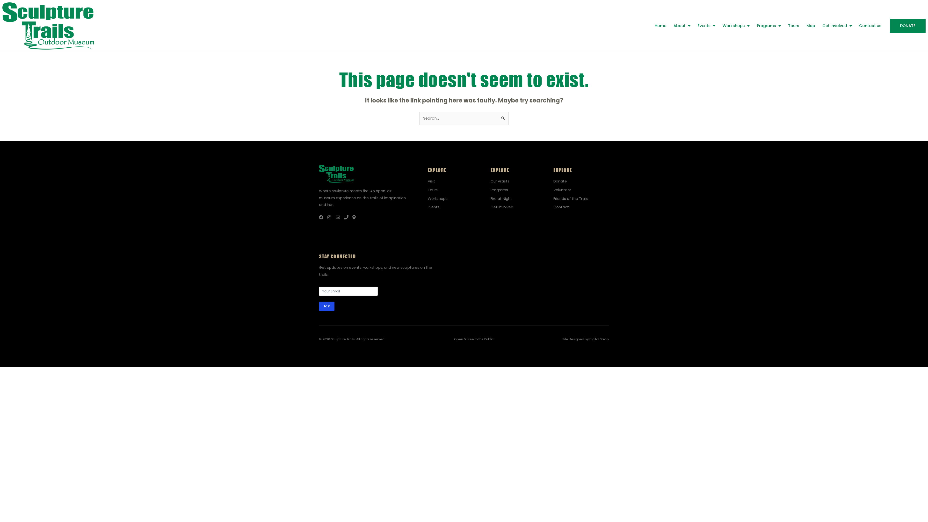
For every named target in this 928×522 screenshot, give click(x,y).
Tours (793, 26)
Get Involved (834, 26)
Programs (766, 26)
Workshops (734, 26)
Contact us (870, 26)
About (680, 26)
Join (326, 306)
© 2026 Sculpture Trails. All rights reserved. (352, 339)
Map (810, 26)
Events (704, 26)
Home (660, 26)
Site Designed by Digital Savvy (585, 339)
